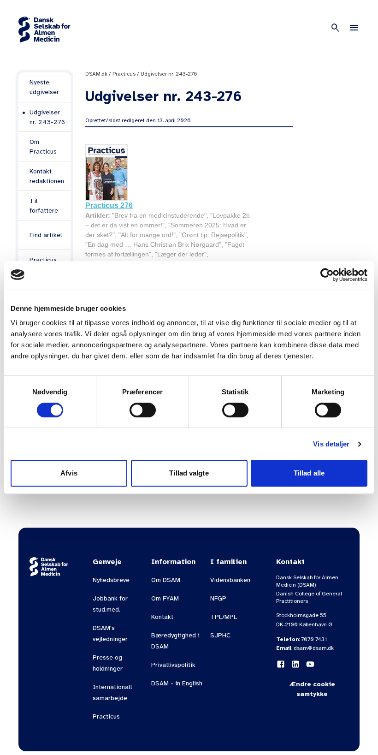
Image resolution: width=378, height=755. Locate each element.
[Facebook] (280, 664)
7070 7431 (314, 639)
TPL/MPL (223, 617)
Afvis (68, 473)
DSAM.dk (96, 74)
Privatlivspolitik (173, 665)
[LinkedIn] (295, 664)
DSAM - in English (176, 683)
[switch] (143, 410)
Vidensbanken (230, 580)
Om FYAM (165, 598)
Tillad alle (309, 473)
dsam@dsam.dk (314, 648)
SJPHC (220, 635)
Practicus (124, 74)
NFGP (218, 598)
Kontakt (162, 617)
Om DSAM (165, 580)
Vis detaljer (331, 444)
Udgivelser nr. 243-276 (169, 74)
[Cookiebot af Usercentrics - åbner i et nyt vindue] (327, 275)
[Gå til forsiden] (44, 29)
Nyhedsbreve (111, 580)
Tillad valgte (188, 473)
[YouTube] (310, 664)
